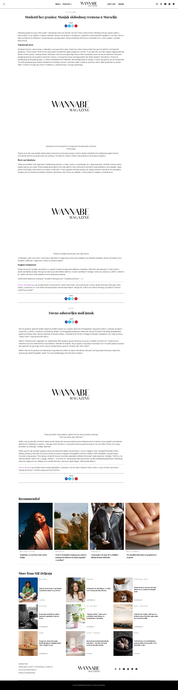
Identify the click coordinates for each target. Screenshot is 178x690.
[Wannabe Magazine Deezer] (173, 4)
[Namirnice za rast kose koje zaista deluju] (36, 526)
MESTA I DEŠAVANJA (141, 606)
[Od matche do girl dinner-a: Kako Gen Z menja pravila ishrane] (75, 590)
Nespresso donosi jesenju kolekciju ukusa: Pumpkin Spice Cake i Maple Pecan (50, 643)
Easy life (111, 4)
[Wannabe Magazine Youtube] (165, 4)
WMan (121, 4)
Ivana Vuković (25, 467)
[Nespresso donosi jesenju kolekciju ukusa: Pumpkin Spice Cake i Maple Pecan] (28, 643)
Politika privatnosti (28, 670)
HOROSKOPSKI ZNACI (141, 579)
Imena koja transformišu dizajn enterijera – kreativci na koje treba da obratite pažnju (97, 643)
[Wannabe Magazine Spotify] (169, 4)
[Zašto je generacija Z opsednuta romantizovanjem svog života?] (28, 590)
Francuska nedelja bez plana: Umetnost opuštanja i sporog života (49, 616)
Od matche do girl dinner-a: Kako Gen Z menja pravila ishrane (98, 589)
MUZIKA (71, 308)
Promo (41, 632)
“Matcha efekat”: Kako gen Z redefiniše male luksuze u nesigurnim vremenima (96, 616)
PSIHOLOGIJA (59, 551)
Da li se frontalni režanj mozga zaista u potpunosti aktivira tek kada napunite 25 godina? (70, 557)
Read (57, 4)
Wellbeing (43, 579)
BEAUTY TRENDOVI (133, 551)
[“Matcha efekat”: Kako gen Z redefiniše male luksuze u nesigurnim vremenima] (75, 616)
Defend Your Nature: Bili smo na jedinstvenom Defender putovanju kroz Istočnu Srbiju (146, 616)
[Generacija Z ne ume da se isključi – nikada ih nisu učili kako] (107, 526)
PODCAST (67, 4)
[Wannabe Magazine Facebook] (161, 4)
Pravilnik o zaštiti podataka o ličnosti (36, 667)
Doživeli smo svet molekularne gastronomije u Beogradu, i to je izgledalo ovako (145, 643)
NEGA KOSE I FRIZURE (27, 551)
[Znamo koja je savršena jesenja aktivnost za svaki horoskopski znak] (123, 590)
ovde (81, 279)
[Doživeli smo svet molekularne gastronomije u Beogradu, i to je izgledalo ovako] (123, 643)
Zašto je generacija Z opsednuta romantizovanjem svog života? (50, 589)
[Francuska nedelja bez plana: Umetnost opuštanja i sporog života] (28, 616)
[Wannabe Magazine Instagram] (157, 4)
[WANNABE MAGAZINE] (89, 671)
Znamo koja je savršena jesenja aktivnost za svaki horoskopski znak (145, 589)
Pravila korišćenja (27, 673)
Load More (89, 487)
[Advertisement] (140, 23)
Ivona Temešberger (26, 285)
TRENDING (89, 579)
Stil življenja (71, 12)
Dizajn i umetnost (93, 632)
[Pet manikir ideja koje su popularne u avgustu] (142, 526)
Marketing (23, 664)
